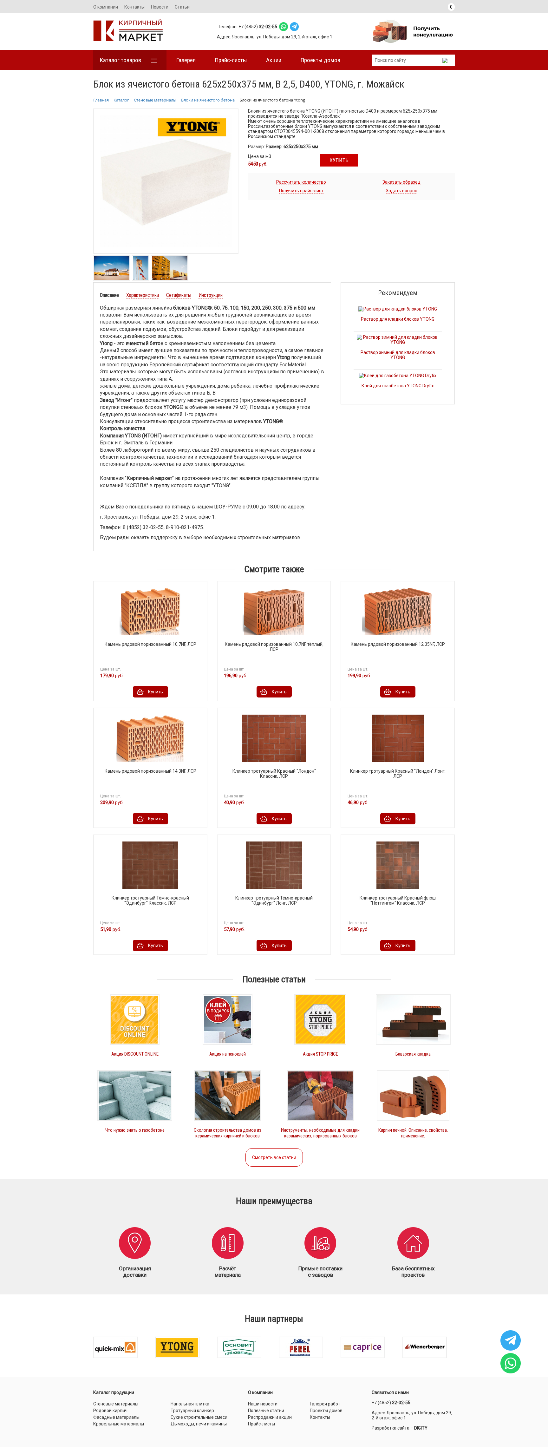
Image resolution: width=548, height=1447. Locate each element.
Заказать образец (401, 182)
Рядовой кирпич (110, 1410)
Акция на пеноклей (227, 1054)
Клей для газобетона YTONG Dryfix (398, 385)
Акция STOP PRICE (320, 1054)
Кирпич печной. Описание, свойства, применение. (413, 1133)
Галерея (186, 60)
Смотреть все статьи (274, 1157)
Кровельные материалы (118, 1423)
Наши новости (262, 1403)
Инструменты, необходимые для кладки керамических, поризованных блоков (320, 1133)
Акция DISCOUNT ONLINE (135, 1054)
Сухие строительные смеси (199, 1417)
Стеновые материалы (115, 1403)
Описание (109, 295)
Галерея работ (325, 1403)
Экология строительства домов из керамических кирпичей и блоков (227, 1133)
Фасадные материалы (116, 1417)
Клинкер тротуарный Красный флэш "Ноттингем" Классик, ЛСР (398, 900)
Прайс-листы (231, 60)
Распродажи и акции (270, 1417)
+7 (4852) (391, 1402)
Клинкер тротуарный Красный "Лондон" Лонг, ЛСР (398, 774)
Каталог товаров (120, 60)
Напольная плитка (190, 1403)
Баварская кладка (413, 1054)
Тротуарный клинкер (192, 1410)
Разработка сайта (390, 1428)
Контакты (134, 7)
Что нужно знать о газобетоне (135, 1130)
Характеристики (142, 295)
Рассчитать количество (301, 182)
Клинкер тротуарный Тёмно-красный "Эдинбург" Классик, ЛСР (150, 900)
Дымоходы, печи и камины (199, 1423)
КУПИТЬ (339, 160)
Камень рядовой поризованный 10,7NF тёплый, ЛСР (274, 647)
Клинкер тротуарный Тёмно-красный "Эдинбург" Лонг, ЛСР (274, 900)
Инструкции (211, 295)
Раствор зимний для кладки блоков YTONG (398, 355)
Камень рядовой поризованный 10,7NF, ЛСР (150, 644)
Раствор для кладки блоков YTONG (397, 319)
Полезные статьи (266, 1410)
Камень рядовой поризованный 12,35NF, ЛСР (398, 644)
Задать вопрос (401, 190)
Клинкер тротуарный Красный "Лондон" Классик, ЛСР (274, 774)
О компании (105, 7)
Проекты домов (320, 60)
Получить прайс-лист (301, 190)
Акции (273, 60)
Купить (155, 691)
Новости (159, 7)
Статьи (182, 7)
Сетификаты (178, 295)
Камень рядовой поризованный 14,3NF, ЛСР (150, 771)
